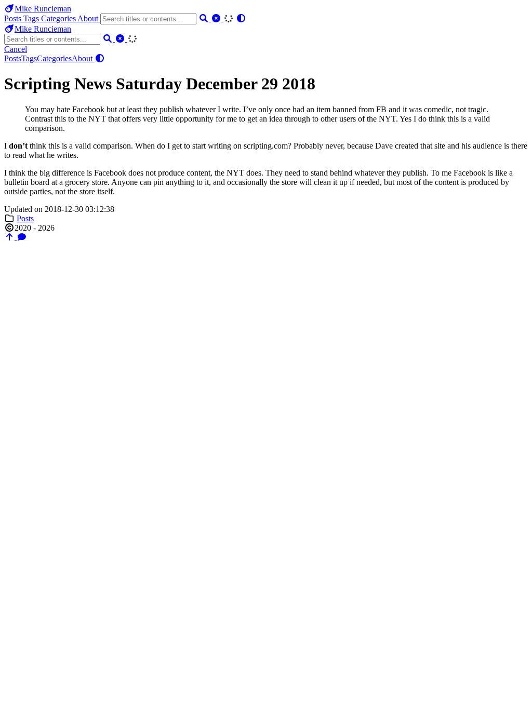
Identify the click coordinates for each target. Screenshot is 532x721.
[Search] (204, 18)
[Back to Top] (10, 237)
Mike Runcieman (43, 8)
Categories (59, 18)
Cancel (15, 49)
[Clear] (217, 18)
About (88, 18)
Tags (32, 18)
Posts (13, 18)
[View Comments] (22, 237)
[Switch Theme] (241, 18)
